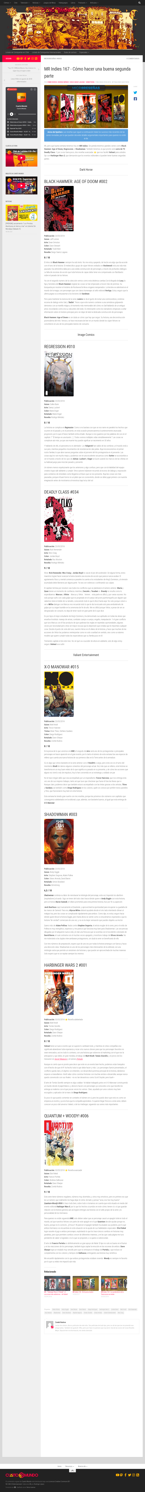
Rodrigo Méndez (63, 82)
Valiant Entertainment (110, 1313)
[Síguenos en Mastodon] (21, 58)
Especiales (83, 52)
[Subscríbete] (36, 58)
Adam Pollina (56, 1309)
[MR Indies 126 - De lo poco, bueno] (86, 1283)
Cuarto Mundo (26, 1481)
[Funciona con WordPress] (15, 1487)
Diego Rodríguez (92, 1309)
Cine (15, 3)
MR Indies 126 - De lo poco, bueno (83, 1292)
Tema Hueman (31, 1487)
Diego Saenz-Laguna (77, 82)
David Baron (82, 1309)
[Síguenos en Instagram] (32, 58)
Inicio (59, 1466)
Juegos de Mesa (49, 3)
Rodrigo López (39, 1484)
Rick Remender (132, 1309)
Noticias (36, 3)
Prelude (79, 1059)
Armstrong (90, 82)
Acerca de (82, 1466)
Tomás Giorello (88, 1313)
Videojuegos (63, 3)
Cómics (6, 3)
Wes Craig (120, 1313)
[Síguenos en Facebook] (25, 58)
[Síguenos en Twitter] (28, 58)
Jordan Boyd (114, 1309)
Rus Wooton (48, 1313)
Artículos (93, 3)
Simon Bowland (66, 1313)
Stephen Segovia (77, 1313)
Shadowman (57, 1313)
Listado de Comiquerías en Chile (17, 52)
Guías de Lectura (70, 52)
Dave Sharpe (74, 1309)
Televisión (24, 3)
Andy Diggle (65, 1309)
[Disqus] (91, 1367)
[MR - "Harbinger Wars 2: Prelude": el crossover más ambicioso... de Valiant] (57, 1283)
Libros (73, 3)
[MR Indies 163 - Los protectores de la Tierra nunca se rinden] (114, 1283)
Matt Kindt (123, 1309)
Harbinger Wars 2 (104, 1309)
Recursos (68, 1466)
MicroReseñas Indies (53, 59)
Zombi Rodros (52, 82)
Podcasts (81, 3)
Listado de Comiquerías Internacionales (46, 52)
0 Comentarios (133, 59)
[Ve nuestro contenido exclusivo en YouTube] (18, 58)
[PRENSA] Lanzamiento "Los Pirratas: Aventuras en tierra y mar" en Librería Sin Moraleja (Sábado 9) (21, 226)
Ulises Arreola (98, 1313)
